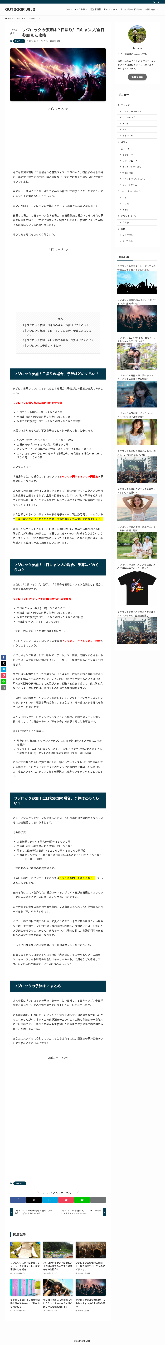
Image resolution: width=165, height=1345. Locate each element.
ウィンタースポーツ (131, 191)
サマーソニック (129, 160)
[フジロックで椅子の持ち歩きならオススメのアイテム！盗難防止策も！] (137, 643)
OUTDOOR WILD (20, 9)
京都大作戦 (127, 172)
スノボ (125, 203)
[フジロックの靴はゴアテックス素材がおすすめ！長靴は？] (137, 520)
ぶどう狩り (127, 241)
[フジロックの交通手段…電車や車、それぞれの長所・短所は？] (137, 557)
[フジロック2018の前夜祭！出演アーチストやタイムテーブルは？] (137, 368)
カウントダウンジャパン (134, 179)
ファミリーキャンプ (131, 111)
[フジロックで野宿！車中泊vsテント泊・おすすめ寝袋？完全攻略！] (137, 406)
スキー (125, 197)
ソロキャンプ (128, 117)
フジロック (19, 41)
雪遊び (125, 209)
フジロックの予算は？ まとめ (44, 345)
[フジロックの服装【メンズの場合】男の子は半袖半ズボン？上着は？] (137, 605)
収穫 (123, 228)
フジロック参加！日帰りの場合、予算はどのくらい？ (58, 325)
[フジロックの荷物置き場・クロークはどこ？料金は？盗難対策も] (137, 444)
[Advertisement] (58, 137)
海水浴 (125, 222)
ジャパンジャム (129, 184)
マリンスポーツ (128, 216)
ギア (124, 129)
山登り (124, 141)
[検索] (158, 2)
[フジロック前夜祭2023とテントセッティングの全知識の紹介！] (137, 330)
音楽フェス (126, 148)
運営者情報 (137, 77)
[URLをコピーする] (98, 1200)
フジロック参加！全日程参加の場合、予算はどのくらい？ (60, 340)
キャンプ (125, 104)
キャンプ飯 (127, 135)
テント (125, 123)
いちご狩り (127, 235)
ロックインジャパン (131, 166)
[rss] (153, 2)
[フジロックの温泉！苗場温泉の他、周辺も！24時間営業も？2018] (137, 482)
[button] (18, 1200)
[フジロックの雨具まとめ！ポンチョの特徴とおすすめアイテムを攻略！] (137, 293)
